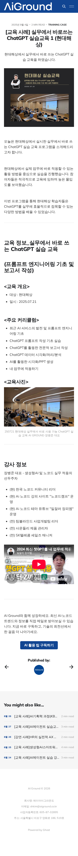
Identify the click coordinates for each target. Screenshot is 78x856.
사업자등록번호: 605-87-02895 (39, 812)
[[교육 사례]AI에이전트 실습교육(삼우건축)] (39, 727)
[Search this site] (64, 6)
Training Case (57, 24)
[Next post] (71, 667)
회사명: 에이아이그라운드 (39, 800)
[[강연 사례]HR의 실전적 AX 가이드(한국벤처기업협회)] (39, 737)
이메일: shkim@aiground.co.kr (39, 806)
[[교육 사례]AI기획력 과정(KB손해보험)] (39, 716)
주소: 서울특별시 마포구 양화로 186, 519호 (39, 817)
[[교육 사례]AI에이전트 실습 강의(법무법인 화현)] (39, 757)
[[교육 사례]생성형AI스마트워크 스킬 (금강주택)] (39, 747)
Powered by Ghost (39, 829)
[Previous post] (6, 667)
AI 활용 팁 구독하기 (39, 645)
